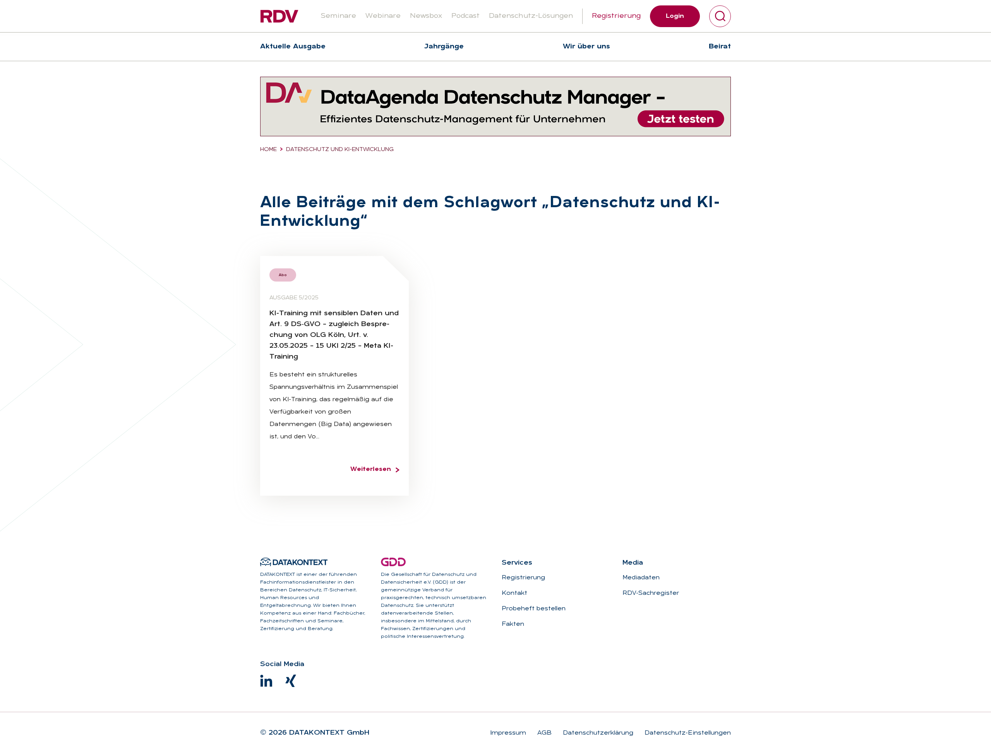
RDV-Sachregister (650, 593)
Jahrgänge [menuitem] (444, 46)
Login (675, 16)
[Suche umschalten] (720, 16)
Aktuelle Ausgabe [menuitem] (293, 46)
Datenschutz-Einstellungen (687, 733)
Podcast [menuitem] (465, 16)
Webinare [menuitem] (383, 16)
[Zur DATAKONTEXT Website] (293, 562)
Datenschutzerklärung (597, 733)
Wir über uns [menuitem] (586, 46)
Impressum (508, 733)
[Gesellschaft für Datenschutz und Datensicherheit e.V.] (393, 562)
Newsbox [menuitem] (426, 16)
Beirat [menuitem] (720, 46)
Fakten (513, 624)
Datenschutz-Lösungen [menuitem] (531, 16)
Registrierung (616, 16)
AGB (543, 733)
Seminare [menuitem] (338, 16)
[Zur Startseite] (279, 16)
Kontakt (514, 593)
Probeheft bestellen (534, 609)
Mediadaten (641, 578)
